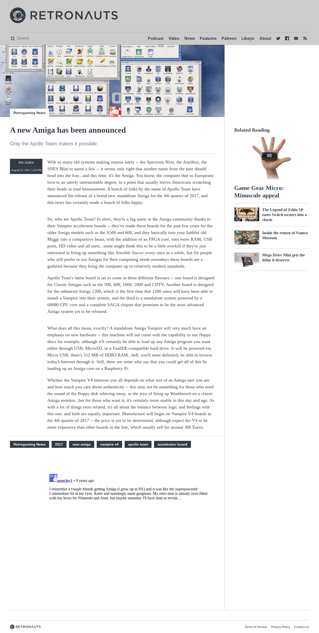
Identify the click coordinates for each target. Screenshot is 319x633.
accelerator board (172, 444)
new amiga (82, 444)
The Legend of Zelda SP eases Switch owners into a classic (284, 215)
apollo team (138, 444)
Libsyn (247, 38)
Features (208, 38)
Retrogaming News (29, 113)
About (265, 38)
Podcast (155, 38)
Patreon (229, 38)
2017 (59, 444)
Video (173, 38)
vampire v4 (109, 444)
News (189, 38)
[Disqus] (130, 534)
